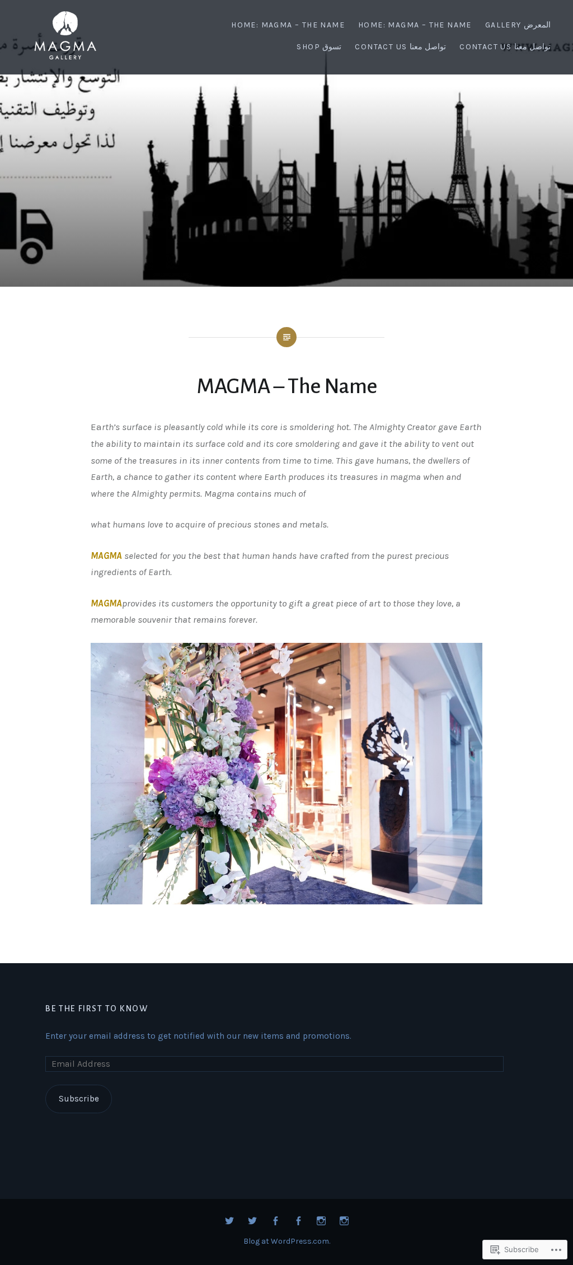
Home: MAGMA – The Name (288, 25)
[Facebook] (275, 1221)
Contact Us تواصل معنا (400, 47)
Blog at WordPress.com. (286, 1241)
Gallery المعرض (518, 25)
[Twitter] (229, 1221)
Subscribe (79, 1099)
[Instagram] (321, 1221)
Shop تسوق (319, 47)
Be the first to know (96, 1008)
